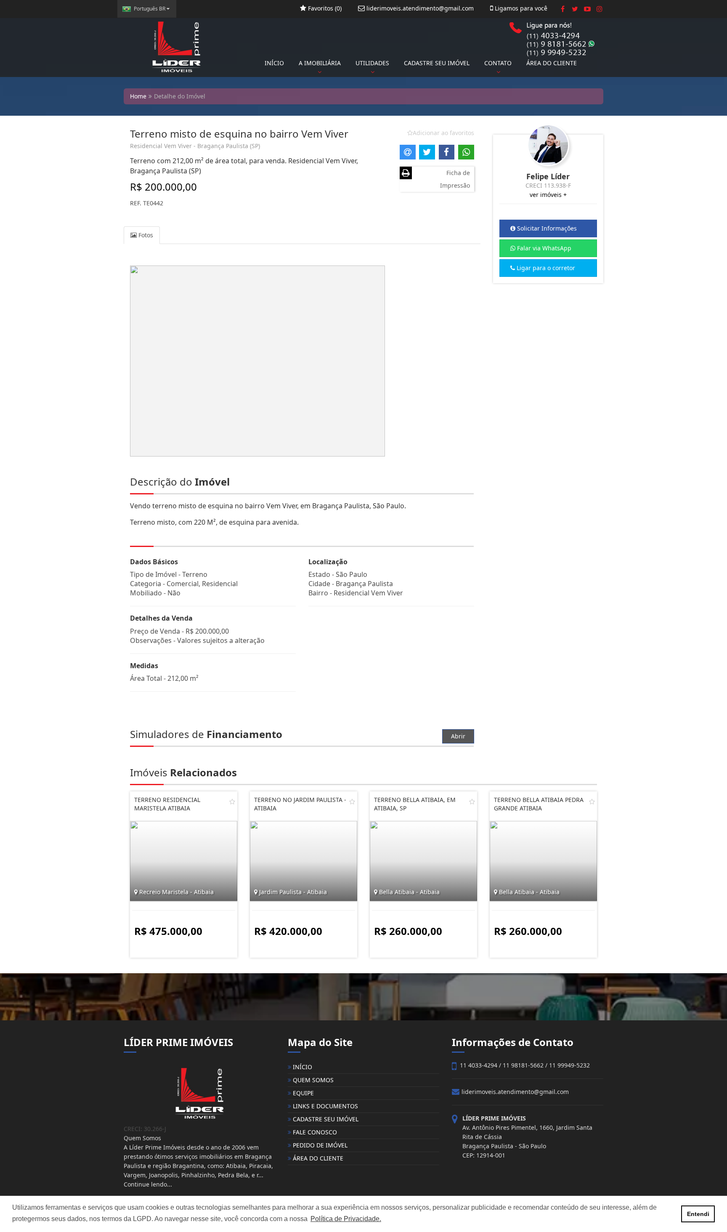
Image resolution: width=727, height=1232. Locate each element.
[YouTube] (587, 9)
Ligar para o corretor (545, 268)
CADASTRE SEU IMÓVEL (437, 63)
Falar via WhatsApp (543, 248)
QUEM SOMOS (312, 1080)
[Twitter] (575, 9)
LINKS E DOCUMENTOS (324, 1106)
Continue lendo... (148, 1184)
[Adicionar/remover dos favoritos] (232, 801)
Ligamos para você (520, 8)
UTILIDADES (372, 63)
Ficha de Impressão (455, 179)
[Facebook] (562, 9)
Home (138, 96)
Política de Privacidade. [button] (345, 1218)
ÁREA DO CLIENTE (551, 63)
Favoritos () (324, 8)
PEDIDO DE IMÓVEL (319, 1145)
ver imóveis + (548, 195)
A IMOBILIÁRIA (320, 63)
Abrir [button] (458, 736)
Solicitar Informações (546, 228)
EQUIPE (302, 1093)
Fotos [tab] (145, 235)
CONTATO (498, 63)
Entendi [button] (698, 1214)
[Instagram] (599, 9)
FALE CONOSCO (314, 1132)
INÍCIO (274, 63)
